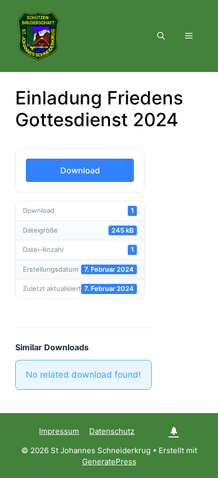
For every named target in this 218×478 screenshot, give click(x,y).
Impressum (59, 431)
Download (80, 170)
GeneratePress (109, 461)
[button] (161, 36)
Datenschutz (111, 431)
